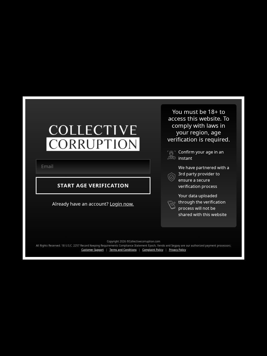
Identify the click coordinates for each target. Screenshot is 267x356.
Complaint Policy (152, 249)
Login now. (122, 204)
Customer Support (92, 249)
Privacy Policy (177, 249)
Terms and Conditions (123, 249)
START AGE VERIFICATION (93, 185)
